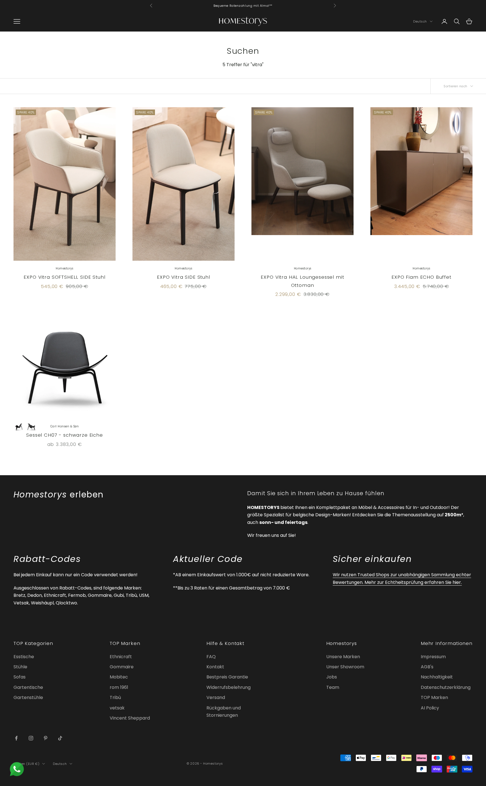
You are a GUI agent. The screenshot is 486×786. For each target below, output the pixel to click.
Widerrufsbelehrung (228, 687)
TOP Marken (434, 697)
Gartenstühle (28, 697)
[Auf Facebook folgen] (16, 738)
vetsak (117, 708)
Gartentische (28, 687)
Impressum (433, 656)
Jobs (331, 677)
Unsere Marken (343, 656)
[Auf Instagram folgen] (31, 738)
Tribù (115, 697)
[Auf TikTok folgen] (60, 738)
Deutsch (420, 21)
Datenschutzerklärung (446, 687)
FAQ (211, 656)
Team (332, 687)
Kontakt (215, 667)
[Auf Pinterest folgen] (45, 738)
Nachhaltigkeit (437, 677)
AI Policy (430, 708)
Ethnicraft (121, 656)
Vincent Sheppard (130, 718)
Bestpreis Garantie (227, 677)
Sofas (20, 677)
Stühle (20, 667)
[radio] (19, 426)
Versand (215, 697)
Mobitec (119, 677)
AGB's (427, 667)
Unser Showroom (345, 667)
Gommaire (122, 667)
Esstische (24, 656)
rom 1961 (119, 687)
